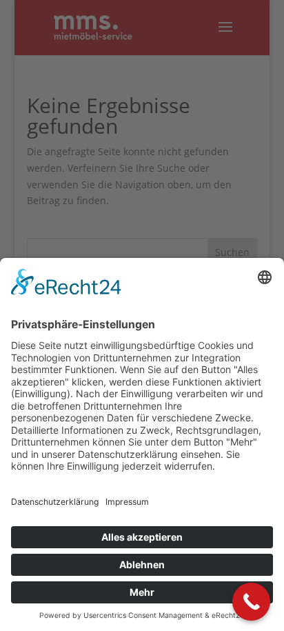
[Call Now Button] (251, 602)
